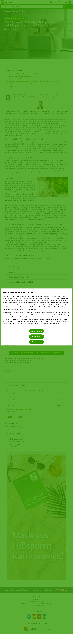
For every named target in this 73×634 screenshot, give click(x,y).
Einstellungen (36, 336)
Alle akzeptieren (36, 331)
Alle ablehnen (36, 342)
